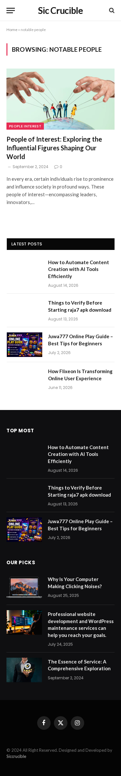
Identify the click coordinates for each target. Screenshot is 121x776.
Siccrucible (16, 756)
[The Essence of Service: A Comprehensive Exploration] (24, 670)
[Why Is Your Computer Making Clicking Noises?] (24, 587)
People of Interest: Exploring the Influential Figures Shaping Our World (54, 147)
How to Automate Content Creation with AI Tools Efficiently (78, 269)
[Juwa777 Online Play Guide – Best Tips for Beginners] (24, 344)
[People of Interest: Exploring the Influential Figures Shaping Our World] (60, 99)
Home (11, 29)
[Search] (111, 10)
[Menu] (10, 10)
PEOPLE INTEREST (25, 126)
